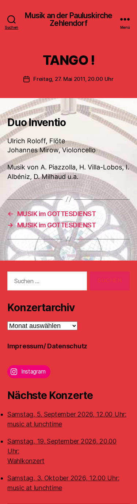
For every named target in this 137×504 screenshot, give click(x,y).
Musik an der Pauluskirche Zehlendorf (68, 19)
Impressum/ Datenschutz (47, 346)
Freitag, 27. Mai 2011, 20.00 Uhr (73, 78)
